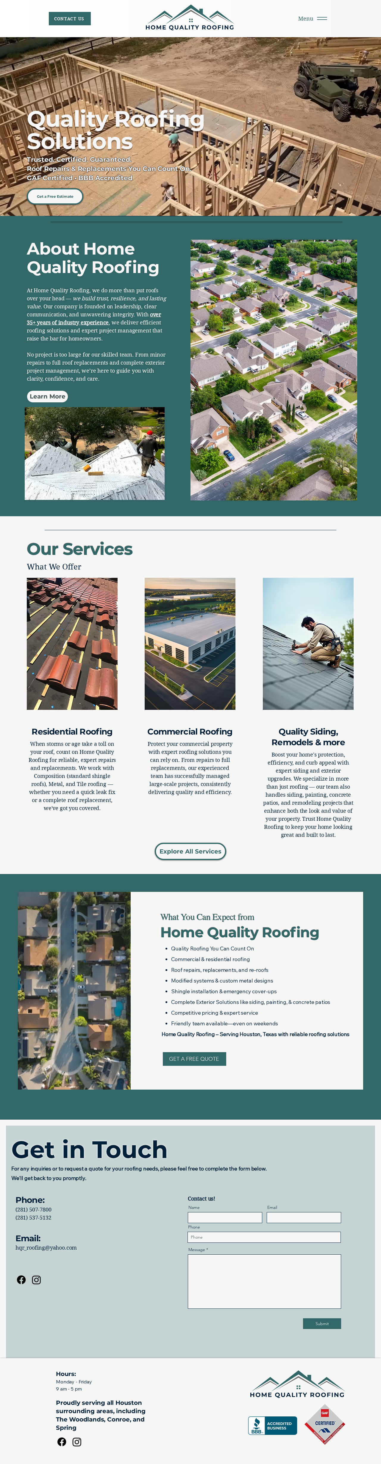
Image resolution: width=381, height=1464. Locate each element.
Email (272, 1207)
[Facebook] (21, 1280)
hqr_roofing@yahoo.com (46, 1248)
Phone (194, 1227)
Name (194, 1207)
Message (196, 1250)
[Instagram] (36, 1280)
